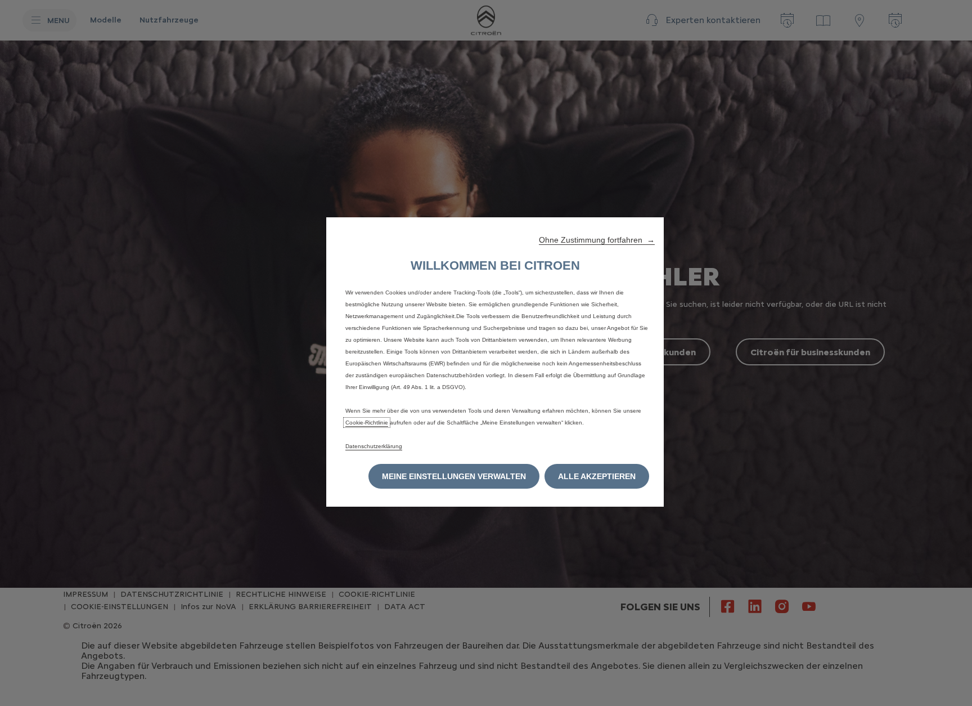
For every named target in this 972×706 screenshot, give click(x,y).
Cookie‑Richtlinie (366, 422)
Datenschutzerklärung (373, 446)
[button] (597, 239)
